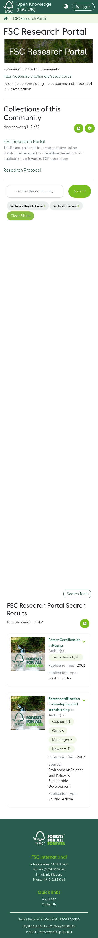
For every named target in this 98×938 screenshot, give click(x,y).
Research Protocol (22, 170)
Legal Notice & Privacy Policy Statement (49, 926)
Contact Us (49, 904)
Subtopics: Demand (66, 206)
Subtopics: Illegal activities (27, 206)
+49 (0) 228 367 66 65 (52, 869)
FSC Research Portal (24, 141)
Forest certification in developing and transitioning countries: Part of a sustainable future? (64, 710)
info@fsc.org (54, 874)
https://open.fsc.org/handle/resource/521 (37, 76)
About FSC (49, 899)
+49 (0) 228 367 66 (53, 879)
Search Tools (77, 594)
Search (80, 191)
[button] (66, 7)
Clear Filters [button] (20, 216)
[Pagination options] (90, 128)
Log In (88, 7)
